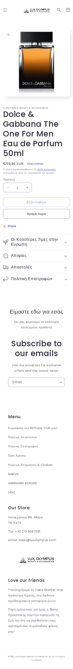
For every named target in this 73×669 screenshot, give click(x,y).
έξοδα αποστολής (46, 169)
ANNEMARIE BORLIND (22, 483)
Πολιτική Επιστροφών (23, 446)
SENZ (11, 492)
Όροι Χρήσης (17, 455)
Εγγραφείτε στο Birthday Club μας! (33, 428)
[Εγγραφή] (60, 382)
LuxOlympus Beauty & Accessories (31, 656)
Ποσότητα (9, 180)
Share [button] (12, 226)
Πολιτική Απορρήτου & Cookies (30, 465)
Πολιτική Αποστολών (22, 437)
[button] (5, 10)
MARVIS (13, 474)
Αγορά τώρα (36, 214)
